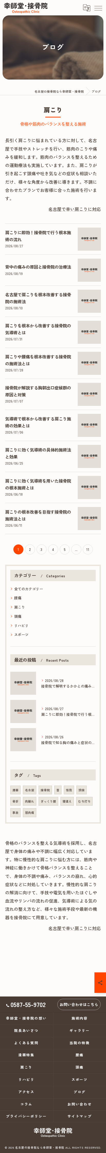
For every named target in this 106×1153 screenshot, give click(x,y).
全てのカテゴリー (28, 588)
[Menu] (98, 7)
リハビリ (21, 625)
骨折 (15, 801)
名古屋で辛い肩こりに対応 (74, 209)
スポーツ (21, 634)
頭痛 (17, 616)
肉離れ (29, 801)
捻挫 (81, 790)
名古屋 (29, 790)
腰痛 (17, 597)
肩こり (19, 607)
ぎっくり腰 (48, 801)
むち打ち (84, 801)
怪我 (69, 790)
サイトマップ (79, 1116)
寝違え (67, 801)
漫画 (15, 790)
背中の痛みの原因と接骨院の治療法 (38, 267)
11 (87, 549)
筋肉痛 (29, 812)
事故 (15, 812)
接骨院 (45, 790)
